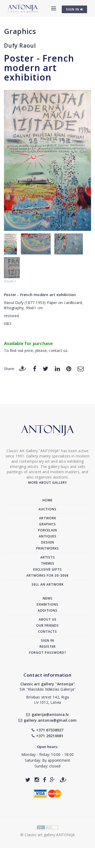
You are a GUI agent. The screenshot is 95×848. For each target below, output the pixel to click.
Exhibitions (47, 604)
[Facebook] (34, 368)
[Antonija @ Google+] (52, 779)
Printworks (47, 548)
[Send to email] (80, 368)
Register (48, 646)
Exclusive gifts (47, 569)
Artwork (47, 518)
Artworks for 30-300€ (47, 575)
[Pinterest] (68, 368)
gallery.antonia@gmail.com (50, 720)
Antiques (47, 536)
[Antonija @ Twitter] (27, 779)
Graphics (20, 31)
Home (47, 500)
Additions (48, 610)
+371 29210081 (50, 735)
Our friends (47, 625)
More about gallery (47, 482)
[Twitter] (45, 368)
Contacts (47, 631)
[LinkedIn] (57, 368)
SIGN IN (73, 9)
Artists (47, 557)
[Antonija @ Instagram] (37, 779)
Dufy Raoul (20, 45)
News (48, 598)
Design (47, 542)
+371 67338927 (50, 729)
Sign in (47, 640)
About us (47, 619)
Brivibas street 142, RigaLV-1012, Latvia (47, 700)
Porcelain (47, 530)
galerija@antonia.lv (50, 714)
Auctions (47, 509)
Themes (47, 563)
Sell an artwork (48, 584)
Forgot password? (47, 652)
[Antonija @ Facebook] (44, 779)
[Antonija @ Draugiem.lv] (63, 779)
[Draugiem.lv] (22, 368)
